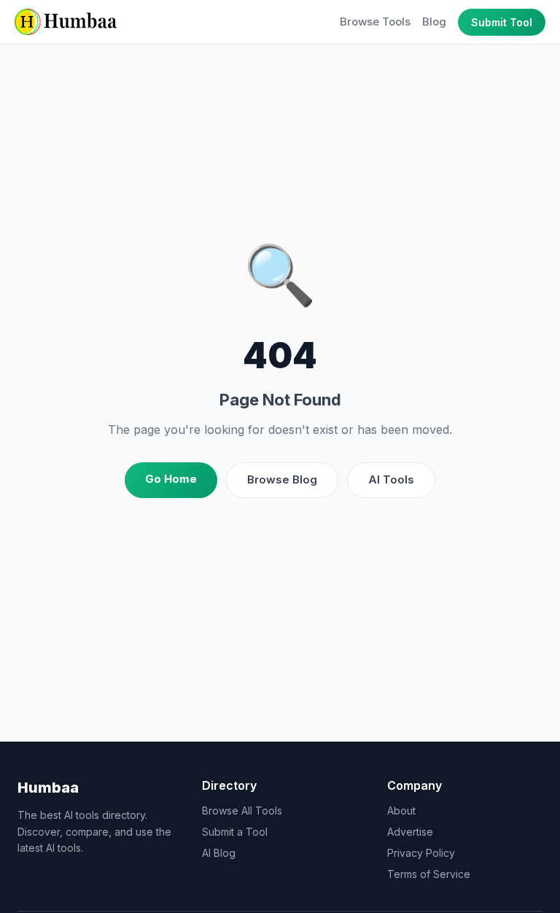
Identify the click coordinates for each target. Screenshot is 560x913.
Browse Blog (282, 479)
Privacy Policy (421, 853)
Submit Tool (501, 22)
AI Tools (391, 479)
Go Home (171, 479)
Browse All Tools (242, 810)
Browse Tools (375, 21)
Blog (434, 21)
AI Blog (219, 853)
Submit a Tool (235, 831)
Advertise (410, 831)
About (401, 810)
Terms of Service (428, 874)
